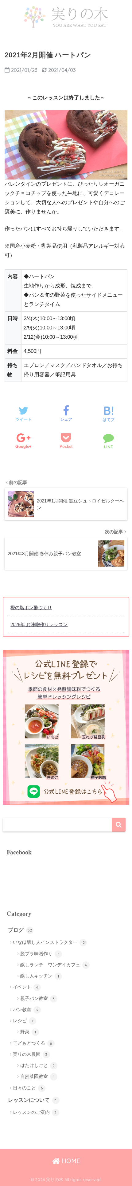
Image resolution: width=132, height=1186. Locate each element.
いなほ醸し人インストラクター (49, 942)
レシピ (23, 1020)
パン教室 (25, 1009)
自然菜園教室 (37, 1076)
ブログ (20, 930)
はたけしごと (37, 1065)
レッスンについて (32, 1100)
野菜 (28, 1031)
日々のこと (28, 1087)
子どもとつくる (32, 1043)
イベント (25, 987)
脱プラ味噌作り (40, 953)
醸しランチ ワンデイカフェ (53, 964)
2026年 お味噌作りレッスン (39, 624)
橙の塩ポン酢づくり (31, 607)
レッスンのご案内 (34, 1112)
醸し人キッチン (39, 975)
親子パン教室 (37, 998)
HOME (70, 1161)
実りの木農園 (30, 1054)
